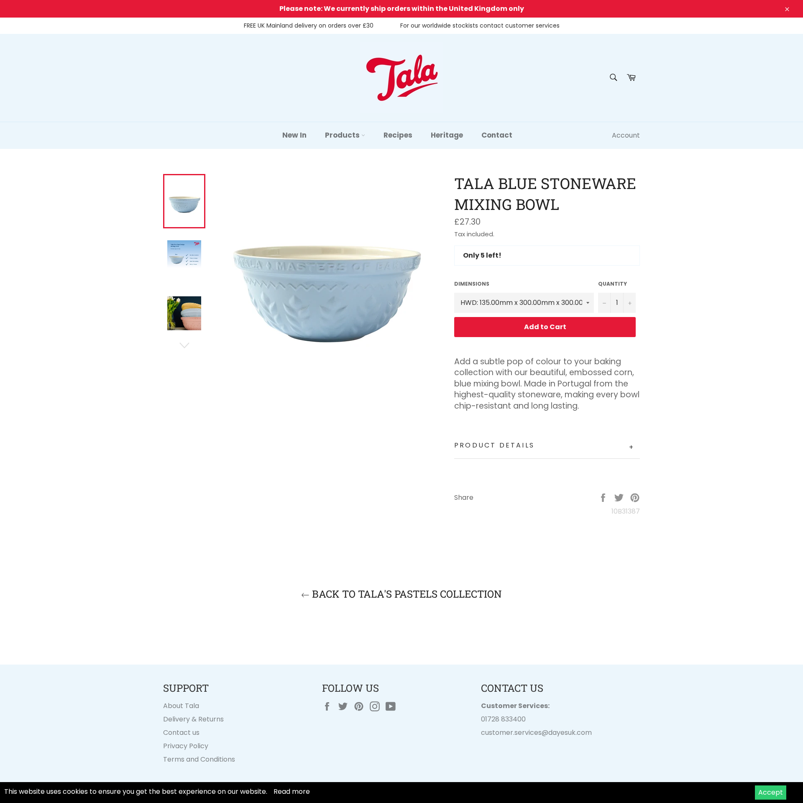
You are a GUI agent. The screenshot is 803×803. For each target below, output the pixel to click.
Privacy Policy (185, 746)
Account (626, 135)
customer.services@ (514, 732)
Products (343, 135)
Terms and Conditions (199, 759)
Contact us (181, 732)
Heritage (447, 135)
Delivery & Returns (193, 719)
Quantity (612, 284)
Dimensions (471, 284)
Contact (496, 135)
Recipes (398, 135)
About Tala (181, 706)
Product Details (544, 446)
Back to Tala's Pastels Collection (405, 594)
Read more (292, 791)
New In (294, 135)
